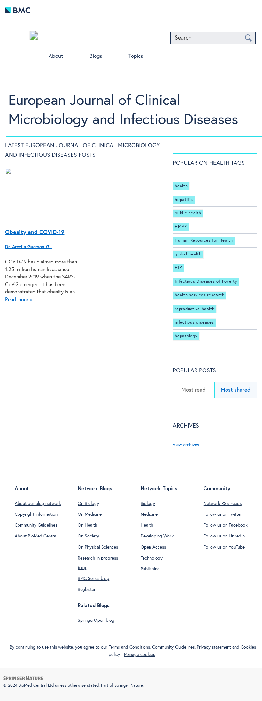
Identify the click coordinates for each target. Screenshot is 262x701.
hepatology (186, 336)
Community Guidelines (36, 525)
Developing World (158, 536)
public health (188, 213)
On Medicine (90, 514)
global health (188, 254)
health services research (199, 295)
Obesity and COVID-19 (34, 232)
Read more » (18, 299)
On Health (87, 525)
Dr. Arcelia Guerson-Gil (28, 247)
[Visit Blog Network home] (33, 37)
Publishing (150, 569)
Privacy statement (214, 647)
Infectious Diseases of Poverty (206, 281)
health (181, 186)
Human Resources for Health (204, 241)
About (56, 56)
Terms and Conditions (129, 647)
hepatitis (184, 200)
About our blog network (38, 503)
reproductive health (194, 309)
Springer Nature (128, 685)
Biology (148, 503)
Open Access (153, 547)
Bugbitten (87, 589)
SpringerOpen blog (96, 620)
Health (147, 525)
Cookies (248, 647)
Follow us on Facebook (226, 525)
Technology (152, 558)
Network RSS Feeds (223, 503)
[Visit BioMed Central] (17, 12)
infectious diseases (194, 322)
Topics (135, 56)
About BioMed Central (36, 536)
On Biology (88, 503)
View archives (186, 445)
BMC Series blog (93, 578)
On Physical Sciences (98, 547)
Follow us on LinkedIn (224, 536)
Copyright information (36, 514)
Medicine (149, 514)
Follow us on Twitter (223, 514)
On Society (88, 536)
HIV (178, 268)
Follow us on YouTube (224, 547)
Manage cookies (139, 654)
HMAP (181, 227)
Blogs (95, 56)
